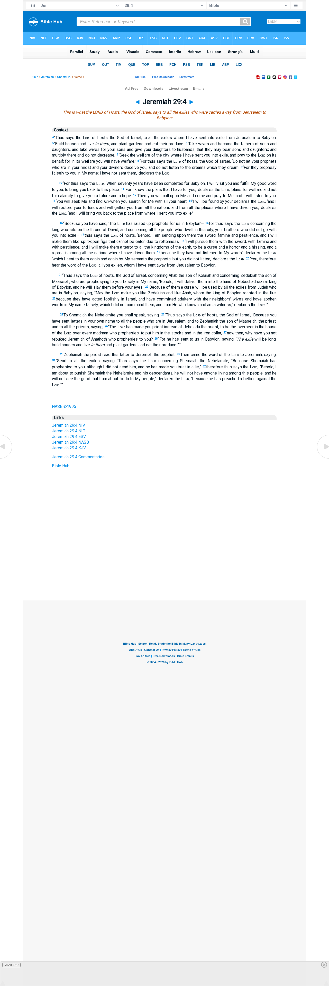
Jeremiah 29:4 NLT (68, 430)
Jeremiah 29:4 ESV (69, 436)
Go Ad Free (11, 965)
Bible (35, 77)
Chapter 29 (64, 77)
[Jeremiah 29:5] (322, 458)
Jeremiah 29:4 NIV (68, 425)
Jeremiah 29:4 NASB (70, 442)
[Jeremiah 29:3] (6, 458)
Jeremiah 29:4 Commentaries (78, 456)
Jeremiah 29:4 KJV (69, 447)
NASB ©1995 (64, 406)
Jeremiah (47, 77)
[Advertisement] (164, 569)
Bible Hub (60, 465)
